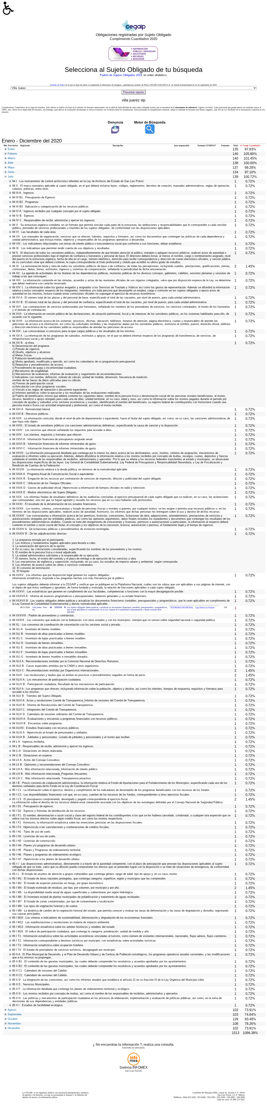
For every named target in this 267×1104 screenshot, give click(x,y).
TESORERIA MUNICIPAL (181, 607)
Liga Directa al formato (205, 607)
